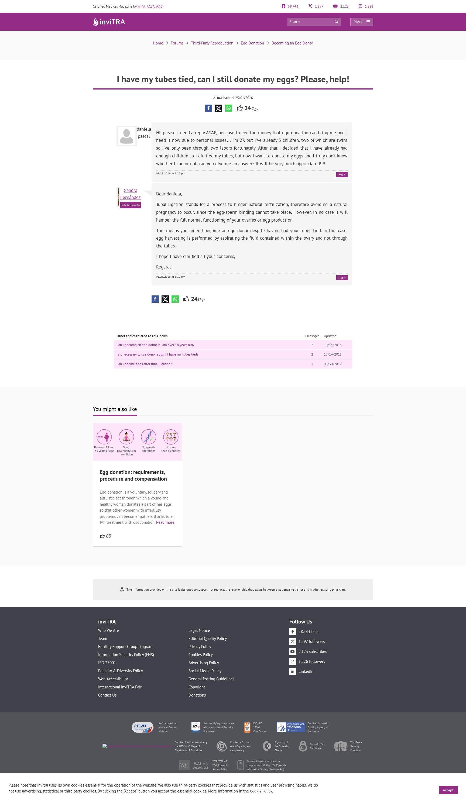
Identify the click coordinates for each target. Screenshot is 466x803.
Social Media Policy (205, 671)
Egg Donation (252, 43)
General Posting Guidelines (211, 679)
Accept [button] (448, 790)
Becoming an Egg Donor (292, 43)
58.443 (292, 6)
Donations (197, 695)
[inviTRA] (109, 21)
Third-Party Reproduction (212, 43)
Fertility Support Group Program (125, 647)
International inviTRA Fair (120, 687)
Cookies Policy (201, 655)
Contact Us (107, 695)
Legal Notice (199, 630)
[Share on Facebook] (208, 108)
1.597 (318, 6)
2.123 (344, 6)
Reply (341, 174)
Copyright (197, 687)
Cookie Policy (261, 791)
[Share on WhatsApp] (228, 108)
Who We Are (108, 630)
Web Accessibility (113, 679)
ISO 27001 (107, 663)
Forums (177, 43)
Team (102, 638)
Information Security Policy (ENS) (126, 655)
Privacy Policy (200, 647)
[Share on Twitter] (218, 108)
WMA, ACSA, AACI (150, 6)
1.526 (368, 6)
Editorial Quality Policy (208, 638)
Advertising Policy (204, 663)
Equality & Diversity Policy (120, 671)
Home (158, 43)
